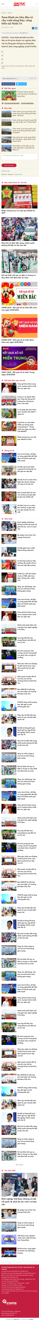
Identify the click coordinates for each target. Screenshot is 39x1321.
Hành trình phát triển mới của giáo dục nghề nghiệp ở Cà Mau (27, 627)
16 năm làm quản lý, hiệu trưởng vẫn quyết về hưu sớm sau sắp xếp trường (26, 563)
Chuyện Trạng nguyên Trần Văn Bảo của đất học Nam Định (27, 94)
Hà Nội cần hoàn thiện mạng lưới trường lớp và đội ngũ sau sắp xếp (26, 469)
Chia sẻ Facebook (9, 84)
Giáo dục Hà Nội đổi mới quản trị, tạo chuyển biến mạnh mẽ (26, 717)
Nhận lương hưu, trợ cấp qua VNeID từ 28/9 (18, 212)
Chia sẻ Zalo (22, 84)
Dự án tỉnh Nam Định (27, 103)
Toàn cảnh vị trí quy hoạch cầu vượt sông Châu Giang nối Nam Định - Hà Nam (24, 113)
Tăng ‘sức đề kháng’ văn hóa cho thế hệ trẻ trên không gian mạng (26, 589)
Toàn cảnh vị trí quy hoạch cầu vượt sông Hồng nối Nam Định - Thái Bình (24, 131)
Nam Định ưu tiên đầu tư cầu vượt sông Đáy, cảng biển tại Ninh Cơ (23, 148)
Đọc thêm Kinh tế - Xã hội (15, 182)
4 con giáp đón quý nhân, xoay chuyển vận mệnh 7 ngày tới (26, 412)
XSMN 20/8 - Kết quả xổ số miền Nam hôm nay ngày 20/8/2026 (18, 341)
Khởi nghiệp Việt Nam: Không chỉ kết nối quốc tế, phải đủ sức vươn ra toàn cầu (19, 1202)
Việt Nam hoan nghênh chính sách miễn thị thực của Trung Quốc (26, 1238)
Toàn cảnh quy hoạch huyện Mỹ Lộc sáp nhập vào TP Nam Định (24, 121)
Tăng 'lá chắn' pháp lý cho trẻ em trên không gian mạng (25, 756)
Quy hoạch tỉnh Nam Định (12, 103)
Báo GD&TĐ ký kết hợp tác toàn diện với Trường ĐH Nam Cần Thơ (26, 691)
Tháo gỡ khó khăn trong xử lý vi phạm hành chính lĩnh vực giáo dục (26, 386)
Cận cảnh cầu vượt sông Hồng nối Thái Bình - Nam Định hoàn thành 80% (24, 139)
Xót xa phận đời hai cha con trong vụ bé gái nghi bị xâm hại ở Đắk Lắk (26, 495)
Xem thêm (19, 1165)
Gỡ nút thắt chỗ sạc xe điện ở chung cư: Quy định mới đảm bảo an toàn (19, 276)
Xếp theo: (4, 174)
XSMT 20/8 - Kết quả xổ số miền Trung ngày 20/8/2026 (18, 373)
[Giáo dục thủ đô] (19, 4)
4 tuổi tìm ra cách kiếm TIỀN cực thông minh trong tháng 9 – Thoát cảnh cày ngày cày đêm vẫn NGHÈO (26, 426)
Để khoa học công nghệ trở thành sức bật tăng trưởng (26, 1251)
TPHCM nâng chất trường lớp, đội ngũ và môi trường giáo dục (27, 704)
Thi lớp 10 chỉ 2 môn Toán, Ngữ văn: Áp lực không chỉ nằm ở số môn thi (27, 482)
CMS (16, 1319)
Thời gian (10, 174)
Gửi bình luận (9, 165)
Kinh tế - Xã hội (7, 13)
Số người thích (18, 174)
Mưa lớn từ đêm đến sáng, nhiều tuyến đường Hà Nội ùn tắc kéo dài (18, 244)
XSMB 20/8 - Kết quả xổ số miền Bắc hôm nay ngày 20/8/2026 (19, 309)
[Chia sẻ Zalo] (36, 28)
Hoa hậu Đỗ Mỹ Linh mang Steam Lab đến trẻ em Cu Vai (26, 640)
